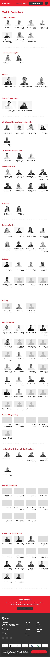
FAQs (38, 622)
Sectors (26, 627)
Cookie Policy (39, 629)
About (26, 633)
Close (39, 652)
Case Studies (27, 635)
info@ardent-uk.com (6, 633)
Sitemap (38, 631)
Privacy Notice (40, 627)
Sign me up (25, 608)
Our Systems (27, 622)
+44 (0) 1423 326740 (6, 629)
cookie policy (25, 652)
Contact (38, 624)
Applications (27, 624)
